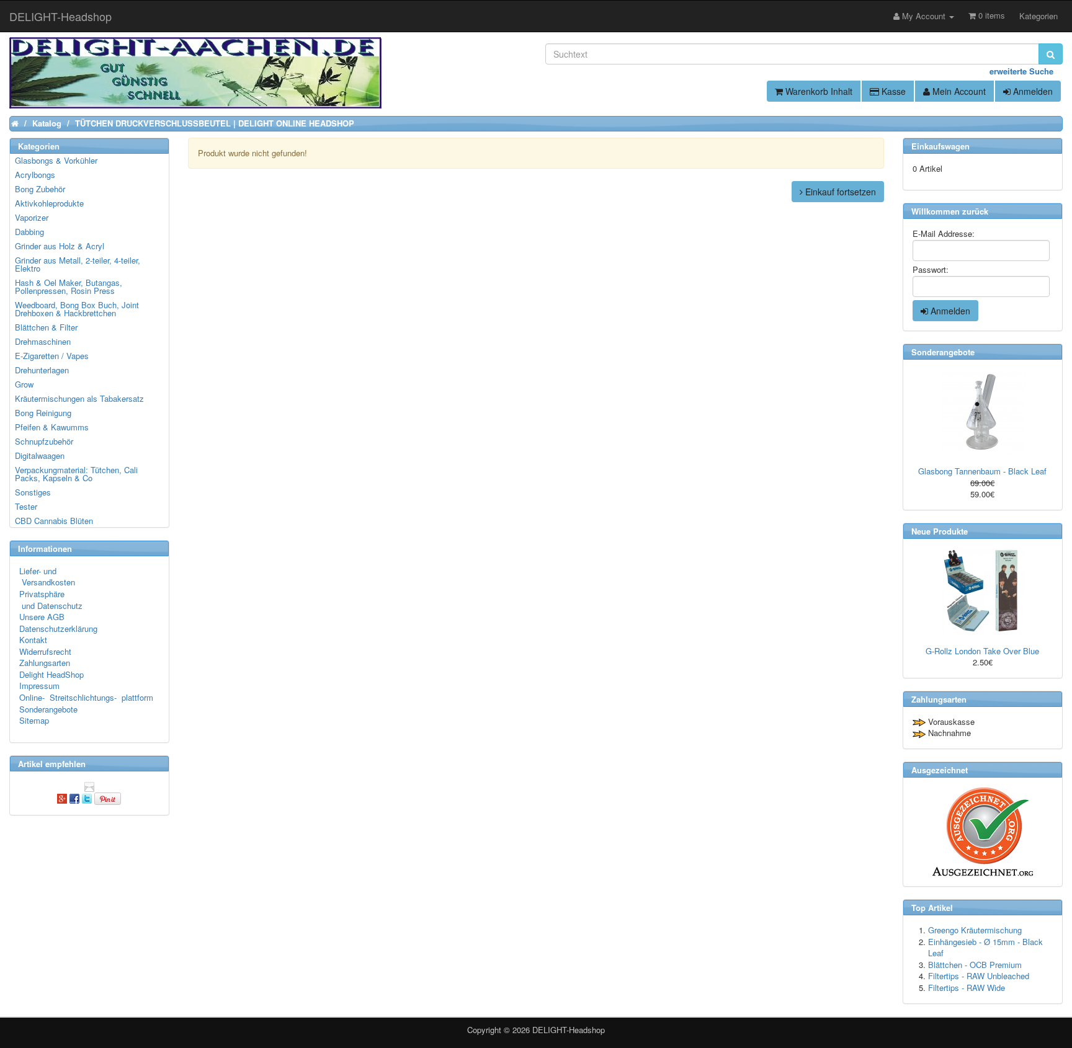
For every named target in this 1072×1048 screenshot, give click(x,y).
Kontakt (33, 640)
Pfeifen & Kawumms (52, 427)
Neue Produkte (939, 531)
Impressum (39, 685)
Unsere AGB (42, 617)
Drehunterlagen (42, 370)
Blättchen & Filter (46, 327)
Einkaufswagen (940, 146)
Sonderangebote (48, 709)
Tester (26, 506)
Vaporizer (31, 217)
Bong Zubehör (40, 189)
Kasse (892, 91)
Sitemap (34, 720)
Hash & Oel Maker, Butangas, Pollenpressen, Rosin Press (68, 286)
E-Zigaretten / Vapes (52, 356)
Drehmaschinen (43, 341)
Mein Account (958, 91)
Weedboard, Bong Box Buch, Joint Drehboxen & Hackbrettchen (77, 309)
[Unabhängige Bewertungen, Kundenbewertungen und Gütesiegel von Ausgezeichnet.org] (983, 832)
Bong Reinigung (43, 413)
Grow (24, 384)
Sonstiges (33, 492)
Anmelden (1032, 91)
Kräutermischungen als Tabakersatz (79, 398)
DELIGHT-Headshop (568, 1030)
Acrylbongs (35, 174)
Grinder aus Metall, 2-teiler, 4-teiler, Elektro (77, 264)
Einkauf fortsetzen (839, 191)
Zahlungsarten (44, 662)
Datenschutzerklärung (58, 628)
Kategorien (1038, 16)
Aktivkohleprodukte (49, 203)
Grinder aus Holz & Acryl (59, 246)
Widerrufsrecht (45, 651)
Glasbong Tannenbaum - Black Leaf (982, 471)
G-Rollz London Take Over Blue (982, 651)
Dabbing (29, 232)
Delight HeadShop (51, 674)
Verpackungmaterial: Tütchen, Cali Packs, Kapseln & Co (76, 474)
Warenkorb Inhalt (817, 91)
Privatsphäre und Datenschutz (51, 599)
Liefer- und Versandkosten (47, 576)
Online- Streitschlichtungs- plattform (86, 697)
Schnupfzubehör (44, 441)
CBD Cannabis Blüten (54, 520)
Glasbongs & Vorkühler (56, 160)
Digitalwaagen (40, 455)
